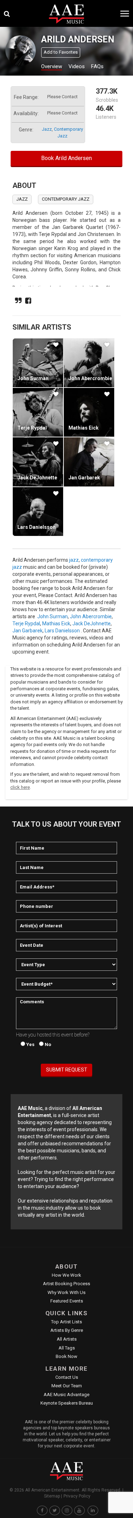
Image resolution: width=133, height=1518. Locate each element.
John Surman (33, 378)
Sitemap (52, 1496)
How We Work (66, 1275)
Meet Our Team (66, 1385)
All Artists (67, 1339)
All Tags (67, 1348)
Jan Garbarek (84, 477)
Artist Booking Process (66, 1283)
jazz (47, 129)
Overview (51, 66)
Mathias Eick (83, 428)
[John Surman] (38, 362)
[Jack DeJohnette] (38, 461)
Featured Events (66, 1301)
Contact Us (66, 1377)
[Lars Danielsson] (38, 511)
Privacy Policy (76, 1496)
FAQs (97, 66)
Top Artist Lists (66, 1321)
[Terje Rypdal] (38, 412)
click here (20, 787)
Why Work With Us (66, 1292)
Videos (76, 66)
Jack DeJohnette (37, 477)
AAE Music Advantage (66, 1394)
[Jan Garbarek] (89, 461)
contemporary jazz (65, 199)
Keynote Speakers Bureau (66, 1403)
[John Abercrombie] (89, 362)
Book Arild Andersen (66, 158)
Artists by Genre (66, 1330)
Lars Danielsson (36, 527)
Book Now (66, 1356)
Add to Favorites (61, 52)
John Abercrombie (90, 378)
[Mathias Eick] (89, 412)
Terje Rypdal (32, 428)
